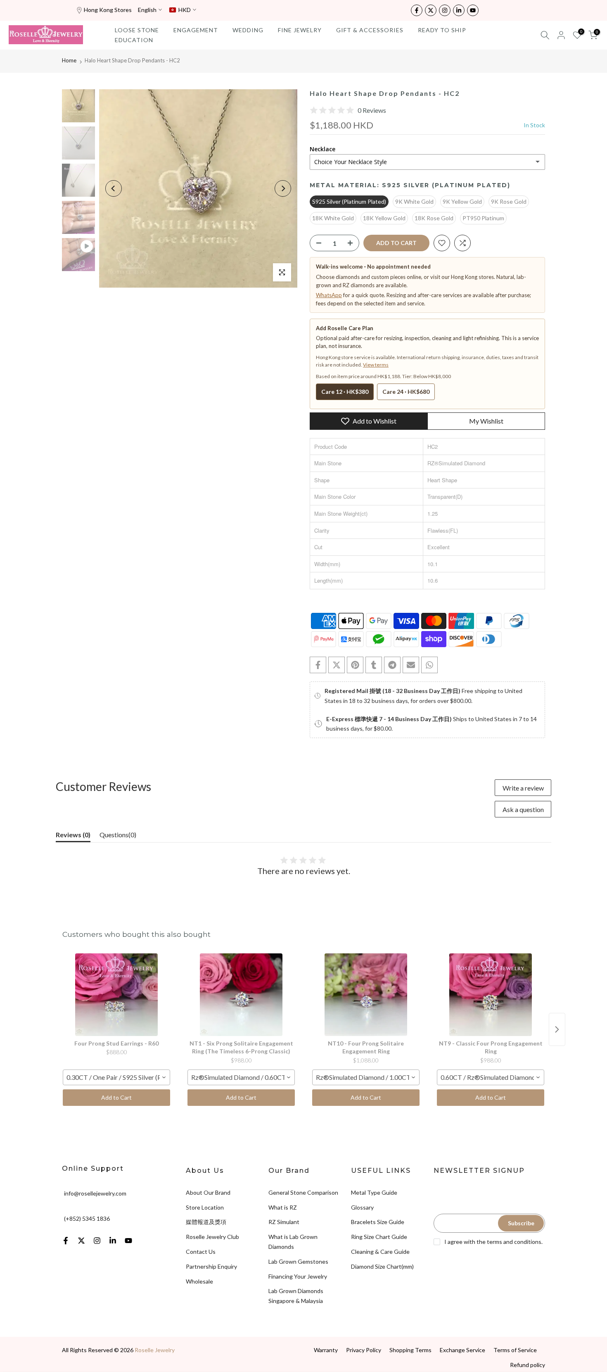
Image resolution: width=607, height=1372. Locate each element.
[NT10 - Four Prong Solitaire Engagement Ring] (366, 994)
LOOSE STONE (137, 29)
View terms (376, 365)
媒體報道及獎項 (206, 1221)
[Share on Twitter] (336, 665)
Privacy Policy (363, 1349)
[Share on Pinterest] (355, 665)
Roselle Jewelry (155, 1349)
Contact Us (201, 1251)
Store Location (205, 1207)
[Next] (283, 188)
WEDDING (247, 29)
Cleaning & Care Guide (380, 1251)
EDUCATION (134, 39)
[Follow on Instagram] (445, 10)
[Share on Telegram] (392, 665)
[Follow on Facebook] (416, 10)
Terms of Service (515, 1349)
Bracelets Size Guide (377, 1221)
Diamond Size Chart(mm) (382, 1266)
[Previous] (113, 188)
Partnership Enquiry (211, 1266)
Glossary (362, 1207)
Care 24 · (405, 391)
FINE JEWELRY (300, 29)
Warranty (326, 1349)
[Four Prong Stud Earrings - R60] (116, 994)
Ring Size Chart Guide (379, 1236)
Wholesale (199, 1281)
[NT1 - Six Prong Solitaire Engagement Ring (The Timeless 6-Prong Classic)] (241, 994)
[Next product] (557, 1029)
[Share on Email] (411, 665)
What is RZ (282, 1207)
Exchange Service (462, 1349)
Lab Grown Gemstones (298, 1261)
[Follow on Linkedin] (459, 10)
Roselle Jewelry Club (212, 1236)
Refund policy (527, 1364)
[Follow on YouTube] (473, 10)
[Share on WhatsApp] (429, 665)
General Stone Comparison (303, 1192)
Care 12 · (344, 391)
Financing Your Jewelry (297, 1276)
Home (69, 60)
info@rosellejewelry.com (95, 1193)
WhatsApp (329, 295)
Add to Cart (116, 1097)
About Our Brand (208, 1192)
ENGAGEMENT (195, 29)
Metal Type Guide (374, 1192)
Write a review (523, 788)
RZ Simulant (283, 1221)
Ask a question (523, 809)
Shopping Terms (410, 1349)
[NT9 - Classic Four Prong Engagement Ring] (490, 994)
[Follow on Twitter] (430, 10)
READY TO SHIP (442, 29)
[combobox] (116, 1077)
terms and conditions (514, 1241)
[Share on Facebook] (318, 665)
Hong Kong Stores (108, 9)
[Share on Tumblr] (373, 665)
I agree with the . (493, 1241)
